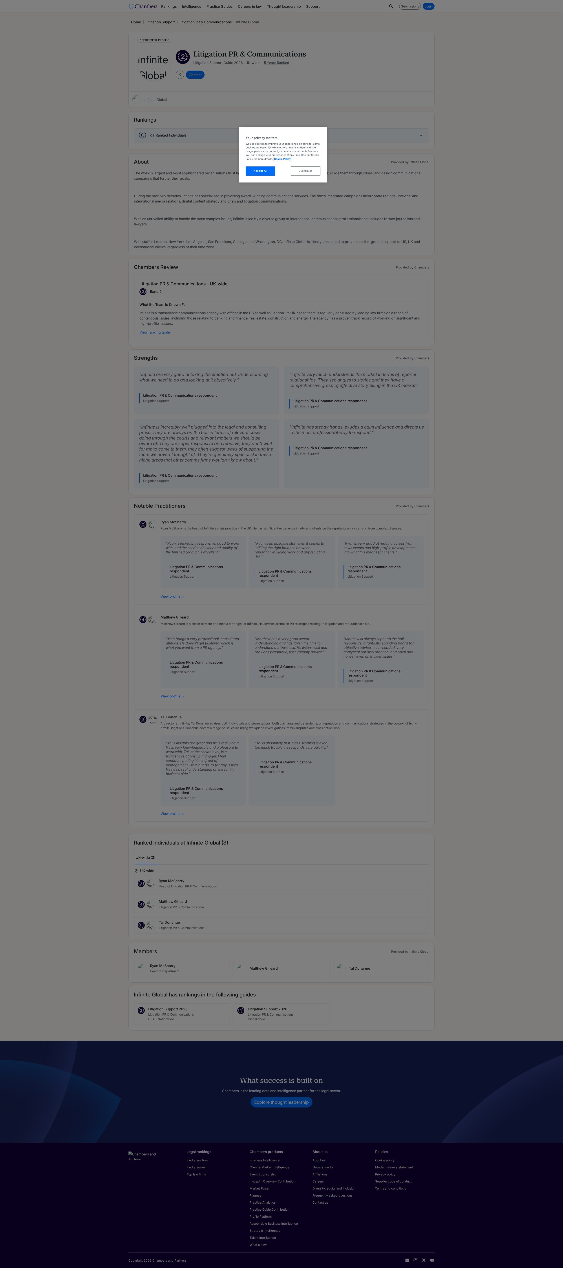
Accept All (260, 170)
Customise (306, 170)
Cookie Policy (282, 159)
